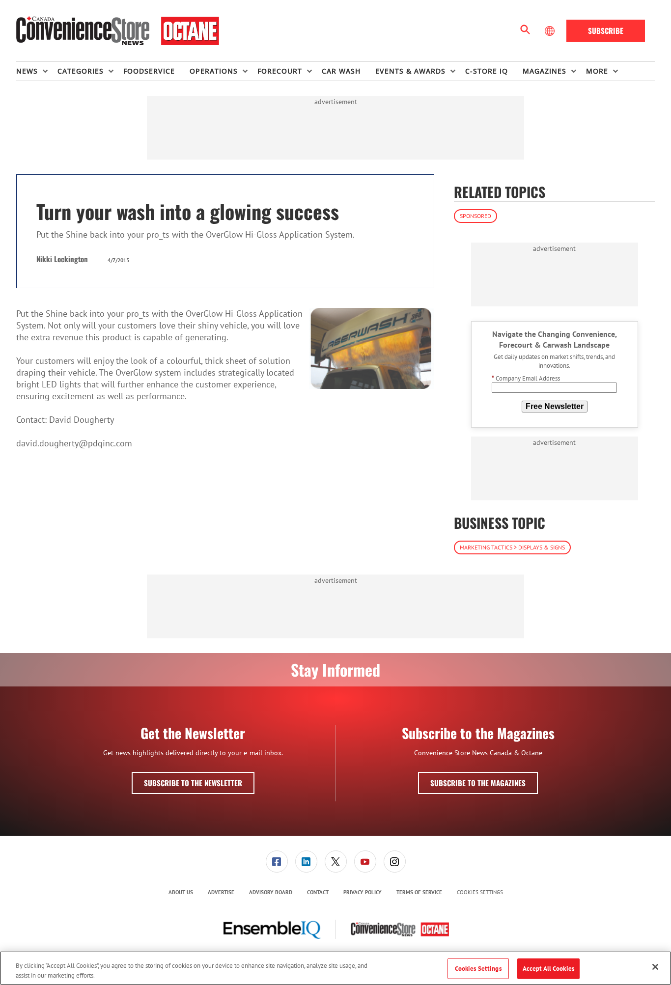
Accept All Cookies (548, 968)
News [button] (27, 71)
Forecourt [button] (279, 71)
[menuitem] (36, 71)
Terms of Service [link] (419, 892)
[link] (277, 861)
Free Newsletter (555, 406)
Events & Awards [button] (410, 71)
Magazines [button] (544, 71)
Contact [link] (318, 892)
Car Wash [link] (341, 71)
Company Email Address (526, 378)
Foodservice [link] (149, 71)
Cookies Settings (480, 892)
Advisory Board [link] (270, 892)
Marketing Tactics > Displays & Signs (512, 547)
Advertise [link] (221, 892)
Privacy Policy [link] (362, 892)
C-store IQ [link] (486, 71)
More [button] (597, 71)
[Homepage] (117, 31)
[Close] (655, 967)
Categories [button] (80, 71)
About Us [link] (180, 892)
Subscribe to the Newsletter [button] (193, 782)
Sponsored (475, 215)
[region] (335, 968)
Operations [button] (214, 71)
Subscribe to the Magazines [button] (478, 782)
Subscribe (605, 30)
